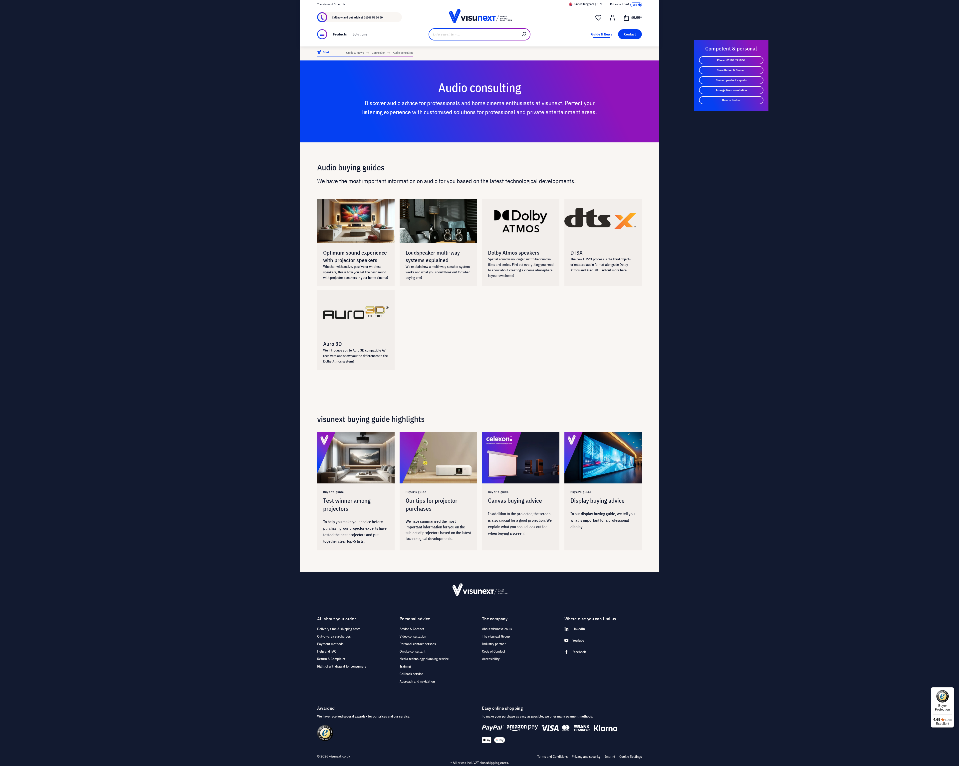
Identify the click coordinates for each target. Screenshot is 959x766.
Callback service (411, 674)
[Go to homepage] (479, 17)
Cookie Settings (630, 756)
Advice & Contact (412, 629)
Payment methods (330, 644)
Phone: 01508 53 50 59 (731, 60)
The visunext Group (496, 636)
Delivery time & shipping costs (338, 629)
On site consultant (413, 651)
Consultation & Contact (731, 70)
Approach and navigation (417, 681)
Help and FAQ (326, 651)
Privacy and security (586, 756)
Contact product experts (731, 80)
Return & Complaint (331, 659)
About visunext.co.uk (497, 629)
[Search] (524, 34)
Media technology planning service (424, 659)
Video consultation (413, 636)
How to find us (731, 100)
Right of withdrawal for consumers (341, 666)
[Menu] (322, 34)
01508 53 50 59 (373, 17)
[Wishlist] (598, 18)
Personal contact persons (418, 644)
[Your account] (612, 18)
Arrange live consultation (731, 90)
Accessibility (491, 659)
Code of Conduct (493, 651)
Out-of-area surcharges (334, 636)
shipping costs (497, 763)
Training (405, 666)
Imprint (610, 756)
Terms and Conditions (552, 756)
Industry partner (494, 644)
